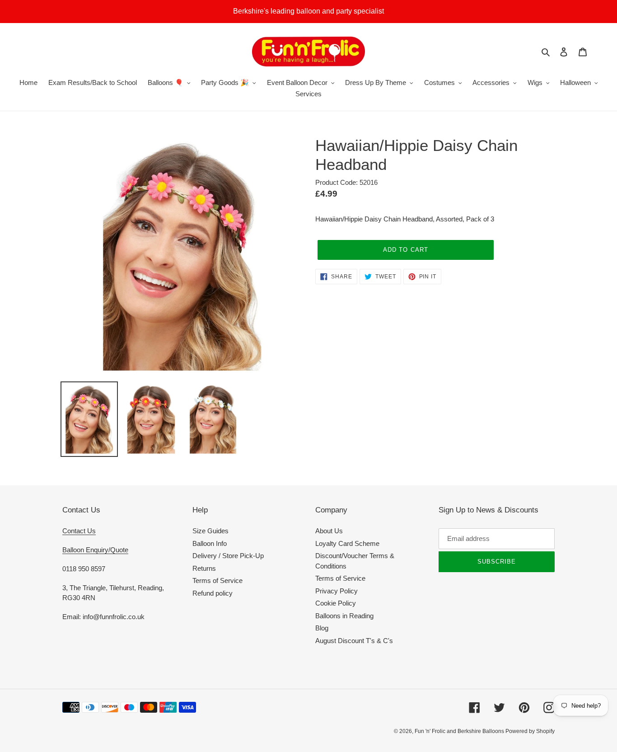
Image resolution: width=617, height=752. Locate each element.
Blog (321, 628)
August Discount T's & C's (354, 640)
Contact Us (79, 531)
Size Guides (210, 531)
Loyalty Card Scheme (347, 543)
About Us (329, 531)
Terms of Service (217, 580)
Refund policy (212, 593)
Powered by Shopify (530, 731)
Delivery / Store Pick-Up (228, 555)
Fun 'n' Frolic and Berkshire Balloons (460, 731)
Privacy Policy (336, 591)
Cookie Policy (335, 603)
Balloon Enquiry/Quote (95, 550)
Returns (204, 568)
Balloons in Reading (344, 616)
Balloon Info (209, 543)
